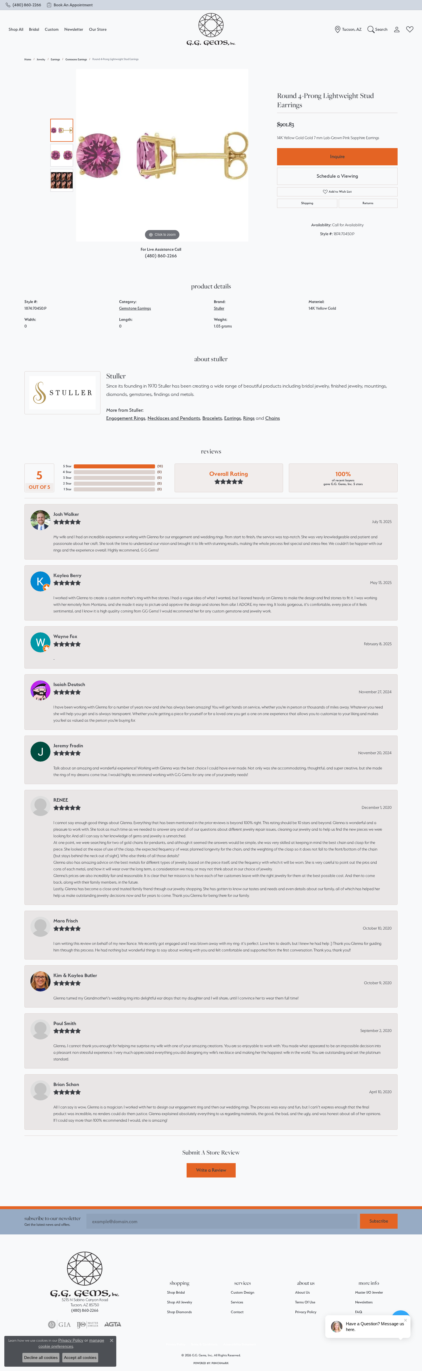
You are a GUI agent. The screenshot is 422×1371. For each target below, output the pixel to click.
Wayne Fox (65, 636)
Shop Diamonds (179, 1312)
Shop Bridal (176, 1292)
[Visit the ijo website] (87, 1325)
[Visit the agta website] (112, 1325)
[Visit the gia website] (59, 1325)
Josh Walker (66, 514)
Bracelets (212, 418)
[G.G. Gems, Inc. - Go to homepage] (84, 1274)
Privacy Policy (305, 1312)
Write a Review (211, 1170)
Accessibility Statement (239, 1344)
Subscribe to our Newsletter (52, 1218)
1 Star (67, 489)
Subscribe (378, 1221)
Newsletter (73, 29)
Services (237, 1302)
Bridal (34, 29)
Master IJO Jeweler (369, 1292)
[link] (23, 5)
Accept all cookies (80, 1357)
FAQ (358, 1312)
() (160, 466)
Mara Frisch (65, 921)
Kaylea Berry (67, 575)
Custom (52, 29)
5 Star (67, 466)
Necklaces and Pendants (174, 418)
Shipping (307, 203)
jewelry (41, 59)
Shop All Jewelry (179, 1302)
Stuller (219, 308)
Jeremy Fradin (68, 745)
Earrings (55, 59)
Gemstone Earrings (76, 59)
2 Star (67, 483)
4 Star (67, 472)
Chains (272, 418)
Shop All (16, 29)
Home (27, 59)
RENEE (60, 800)
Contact (237, 1312)
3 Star (67, 478)
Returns (368, 203)
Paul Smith (64, 1023)
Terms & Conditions (204, 1344)
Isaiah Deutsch (69, 684)
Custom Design (242, 1292)
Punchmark (220, 1363)
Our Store (98, 29)
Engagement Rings (125, 418)
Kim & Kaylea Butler (75, 975)
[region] (162, 155)
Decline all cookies (41, 1357)
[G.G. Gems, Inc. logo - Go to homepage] (211, 29)
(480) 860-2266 (161, 256)
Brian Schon (66, 1084)
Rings (249, 418)
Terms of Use (305, 1302)
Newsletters (364, 1302)
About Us (302, 1292)
